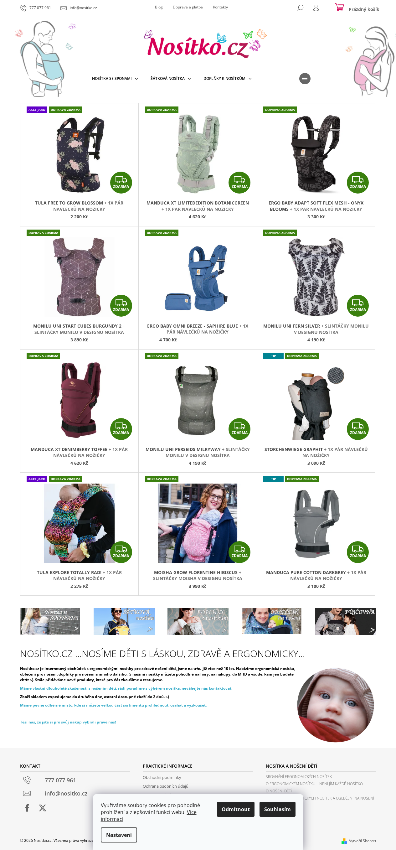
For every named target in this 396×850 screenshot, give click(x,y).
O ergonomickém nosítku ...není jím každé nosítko (314, 784)
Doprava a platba (188, 7)
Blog (159, 7)
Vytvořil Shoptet (362, 840)
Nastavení (119, 835)
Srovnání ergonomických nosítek (299, 777)
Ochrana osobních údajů (165, 786)
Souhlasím (277, 809)
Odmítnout (236, 809)
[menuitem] (115, 78)
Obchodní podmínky (162, 777)
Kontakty (220, 7)
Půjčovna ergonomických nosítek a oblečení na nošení (320, 798)
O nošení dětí (279, 791)
